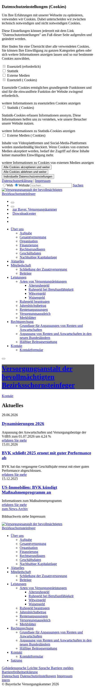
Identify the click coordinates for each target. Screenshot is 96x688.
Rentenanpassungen (34, 309)
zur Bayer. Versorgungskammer (35, 209)
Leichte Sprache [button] (39, 668)
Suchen (78, 185)
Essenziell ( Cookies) (22, 80)
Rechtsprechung (22, 322)
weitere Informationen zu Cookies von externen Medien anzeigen (48, 163)
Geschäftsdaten (30, 253)
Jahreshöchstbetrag (33, 305)
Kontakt (16, 346)
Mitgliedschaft (21, 265)
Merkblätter (28, 318)
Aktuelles (17, 261)
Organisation (29, 241)
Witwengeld (37, 293)
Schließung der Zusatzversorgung (43, 269)
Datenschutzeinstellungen (38, 676)
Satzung (16, 660)
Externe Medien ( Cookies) (26, 135)
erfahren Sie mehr (14, 440)
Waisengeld (37, 297)
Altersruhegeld (39, 285)
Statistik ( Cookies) (20, 108)
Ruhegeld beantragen (35, 301)
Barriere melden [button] (62, 668)
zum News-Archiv (15, 509)
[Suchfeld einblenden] (12, 202)
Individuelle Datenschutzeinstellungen (28, 176)
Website (24, 185)
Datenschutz (10, 676)
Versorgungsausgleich (35, 313)
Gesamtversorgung (33, 237)
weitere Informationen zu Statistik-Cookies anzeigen (38, 131)
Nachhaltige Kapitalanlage (38, 257)
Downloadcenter (24, 213)
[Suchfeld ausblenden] (12, 206)
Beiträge (25, 273)
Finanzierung (29, 245)
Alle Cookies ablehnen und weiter (25, 172)
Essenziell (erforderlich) (24, 66)
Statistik (12, 71)
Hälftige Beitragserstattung (38, 342)
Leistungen (18, 277)
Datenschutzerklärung (17, 181)
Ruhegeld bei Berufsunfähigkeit (51, 289)
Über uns (17, 229)
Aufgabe (26, 233)
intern (6, 680)
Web (9, 185)
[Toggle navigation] (3, 358)
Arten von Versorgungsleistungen (43, 281)
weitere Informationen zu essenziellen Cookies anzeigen (41, 103)
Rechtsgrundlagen (32, 249)
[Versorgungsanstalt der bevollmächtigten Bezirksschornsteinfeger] (48, 194)
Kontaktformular (31, 350)
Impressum (42, 181)
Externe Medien (18, 75)
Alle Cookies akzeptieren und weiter (27, 167)
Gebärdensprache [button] (14, 668)
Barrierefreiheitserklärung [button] (20, 672)
